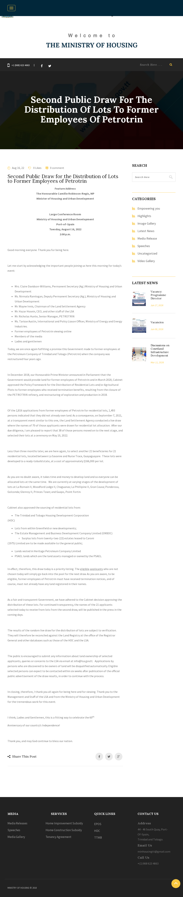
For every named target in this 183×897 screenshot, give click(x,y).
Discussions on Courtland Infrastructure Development (160, 350)
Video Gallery (146, 261)
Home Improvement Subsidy (64, 823)
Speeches (143, 246)
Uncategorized (147, 253)
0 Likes (37, 168)
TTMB (98, 838)
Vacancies (156, 322)
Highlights (144, 216)
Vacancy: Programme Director (158, 295)
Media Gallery (16, 837)
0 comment (57, 168)
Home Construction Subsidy (64, 830)
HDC (97, 831)
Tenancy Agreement (58, 837)
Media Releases (17, 823)
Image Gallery (146, 223)
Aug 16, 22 (18, 168)
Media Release (147, 238)
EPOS (97, 824)
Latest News (145, 231)
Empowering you (148, 208)
